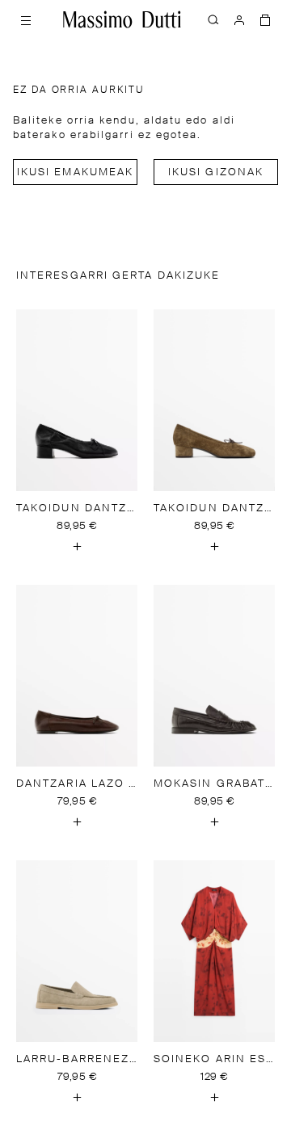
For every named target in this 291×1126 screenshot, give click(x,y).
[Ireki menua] (26, 19)
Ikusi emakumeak (75, 172)
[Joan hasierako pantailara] (122, 19)
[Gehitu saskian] (76, 546)
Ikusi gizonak (216, 172)
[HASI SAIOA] (239, 19)
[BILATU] (213, 19)
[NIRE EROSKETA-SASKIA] (265, 19)
